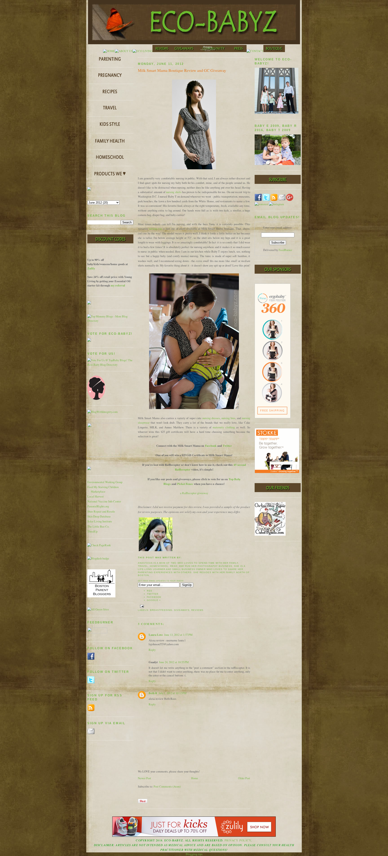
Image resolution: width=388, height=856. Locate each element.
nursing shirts (173, 192)
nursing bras (228, 418)
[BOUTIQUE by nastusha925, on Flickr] (274, 51)
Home (194, 778)
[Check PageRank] (99, 545)
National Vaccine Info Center (104, 501)
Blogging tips (194, 854)
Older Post (244, 778)
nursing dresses (211, 418)
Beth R (153, 693)
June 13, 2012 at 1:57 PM (178, 635)
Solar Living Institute (99, 521)
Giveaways (182, 610)
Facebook (210, 446)
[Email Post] (141, 606)
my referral (118, 285)
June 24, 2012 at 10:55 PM (174, 662)
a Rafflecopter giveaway (194, 493)
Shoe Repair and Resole (101, 511)
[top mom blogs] (110, 321)
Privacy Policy (238, 840)
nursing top (155, 229)
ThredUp (92, 531)
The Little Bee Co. (98, 526)
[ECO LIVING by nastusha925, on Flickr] (142, 51)
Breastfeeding (161, 610)
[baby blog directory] (110, 365)
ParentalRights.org (98, 506)
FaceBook (154, 597)
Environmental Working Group (104, 482)
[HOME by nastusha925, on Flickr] (109, 51)
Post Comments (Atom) (167, 786)
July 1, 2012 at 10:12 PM (172, 693)
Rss (149, 591)
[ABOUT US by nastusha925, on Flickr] (124, 51)
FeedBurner (285, 250)
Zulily (91, 268)
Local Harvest (95, 496)
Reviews (197, 610)
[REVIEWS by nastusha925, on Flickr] (161, 51)
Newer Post (144, 778)
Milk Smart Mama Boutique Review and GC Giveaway (182, 70)
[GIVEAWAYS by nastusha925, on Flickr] (184, 51)
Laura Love (156, 635)
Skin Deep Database (99, 516)
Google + (154, 600)
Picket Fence (185, 484)
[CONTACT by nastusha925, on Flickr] (255, 51)
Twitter (227, 446)
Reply (152, 650)
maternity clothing (224, 427)
